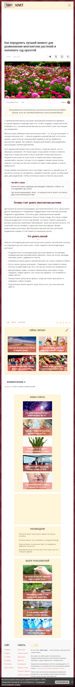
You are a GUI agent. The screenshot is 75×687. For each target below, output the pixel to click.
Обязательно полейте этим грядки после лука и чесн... (37, 595)
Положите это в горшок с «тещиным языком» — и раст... (37, 449)
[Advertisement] (37, 24)
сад (8, 322)
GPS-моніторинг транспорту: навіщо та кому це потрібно (37, 535)
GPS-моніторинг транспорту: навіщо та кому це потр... (37, 467)
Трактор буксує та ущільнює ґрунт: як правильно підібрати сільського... (37, 545)
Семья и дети (23, 653)
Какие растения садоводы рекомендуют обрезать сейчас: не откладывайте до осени (37, 187)
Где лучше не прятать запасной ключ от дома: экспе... (37, 577)
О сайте (7, 657)
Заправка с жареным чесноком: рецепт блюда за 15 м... (37, 432)
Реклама (7, 660)
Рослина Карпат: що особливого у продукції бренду (38, 540)
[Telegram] (49, 56)
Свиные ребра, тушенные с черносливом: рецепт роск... (53, 367)
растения (21, 322)
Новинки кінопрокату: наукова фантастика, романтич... (22, 367)
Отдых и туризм (24, 671)
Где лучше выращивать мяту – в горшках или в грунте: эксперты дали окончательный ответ (39, 193)
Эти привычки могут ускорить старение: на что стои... (37, 485)
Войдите (7, 386)
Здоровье (21, 657)
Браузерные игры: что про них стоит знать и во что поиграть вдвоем (38, 551)
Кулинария (22, 664)
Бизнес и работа (24, 675)
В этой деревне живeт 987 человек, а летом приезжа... (37, 613)
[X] (55, 56)
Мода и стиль (23, 668)
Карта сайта (9, 668)
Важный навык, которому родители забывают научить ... (53, 349)
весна (14, 322)
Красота (21, 660)
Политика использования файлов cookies (50, 668)
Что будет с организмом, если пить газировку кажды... (37, 631)
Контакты (8, 664)
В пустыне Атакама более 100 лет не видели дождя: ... (22, 349)
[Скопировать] (68, 56)
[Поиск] (57, 5)
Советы (7, 653)
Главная (7, 650)
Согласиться (62, 682)
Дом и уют (21, 650)
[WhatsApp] (62, 56)
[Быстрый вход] (63, 5)
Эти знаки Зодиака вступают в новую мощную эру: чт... (37, 414)
